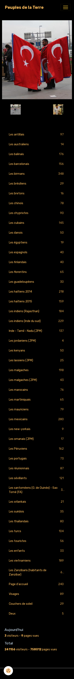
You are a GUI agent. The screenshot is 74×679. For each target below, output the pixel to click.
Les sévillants (36, 478)
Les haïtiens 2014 (36, 292)
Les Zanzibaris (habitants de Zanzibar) (36, 572)
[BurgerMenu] (65, 7)
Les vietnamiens (36, 561)
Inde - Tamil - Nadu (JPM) (36, 331)
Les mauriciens (36, 409)
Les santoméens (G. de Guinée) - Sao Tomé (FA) (37, 490)
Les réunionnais (36, 468)
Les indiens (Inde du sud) (36, 321)
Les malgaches (36, 370)
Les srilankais (36, 502)
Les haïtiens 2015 (36, 301)
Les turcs (36, 531)
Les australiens (36, 144)
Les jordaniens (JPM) (36, 341)
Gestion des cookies (37, 673)
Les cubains (36, 223)
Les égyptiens (36, 242)
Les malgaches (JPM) (36, 380)
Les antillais (36, 134)
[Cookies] (8, 670)
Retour (37, 109)
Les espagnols (36, 252)
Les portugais (36, 459)
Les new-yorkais (36, 429)
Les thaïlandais (36, 521)
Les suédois (36, 511)
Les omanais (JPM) (36, 439)
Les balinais (36, 154)
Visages (36, 594)
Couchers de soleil (36, 604)
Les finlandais (36, 262)
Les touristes (36, 541)
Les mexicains (36, 419)
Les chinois (36, 203)
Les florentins (36, 272)
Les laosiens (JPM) (36, 360)
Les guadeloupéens (36, 282)
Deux (36, 614)
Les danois (36, 233)
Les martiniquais (36, 400)
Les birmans (36, 174)
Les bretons (36, 193)
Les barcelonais (36, 164)
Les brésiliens (36, 184)
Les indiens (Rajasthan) (36, 311)
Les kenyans (36, 350)
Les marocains (36, 390)
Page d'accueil (36, 584)
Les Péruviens (36, 449)
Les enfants (36, 551)
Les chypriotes (36, 213)
